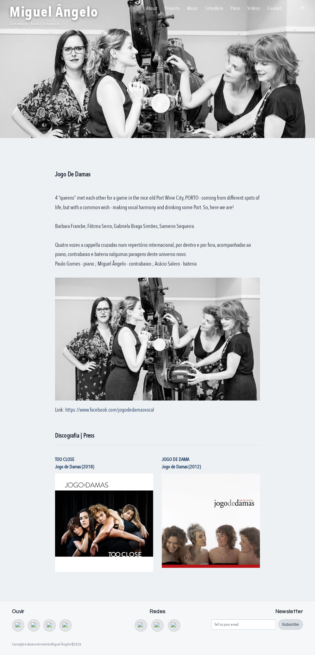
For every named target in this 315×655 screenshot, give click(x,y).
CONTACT (274, 8)
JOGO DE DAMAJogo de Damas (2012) (181, 463)
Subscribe (290, 624)
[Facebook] (157, 625)
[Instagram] (174, 625)
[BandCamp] (18, 625)
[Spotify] (49, 625)
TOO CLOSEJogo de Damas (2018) (74, 463)
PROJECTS (172, 8)
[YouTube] (141, 625)
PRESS (235, 8)
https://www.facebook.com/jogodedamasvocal (109, 410)
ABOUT (151, 8)
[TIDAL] (34, 625)
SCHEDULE (214, 8)
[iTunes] (65, 625)
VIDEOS (253, 8)
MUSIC (192, 8)
